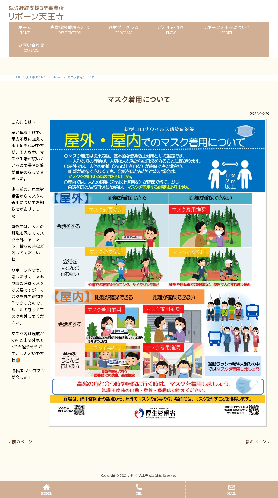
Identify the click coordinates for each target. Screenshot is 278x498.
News (56, 77)
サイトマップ (109, 464)
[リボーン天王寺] (36, 18)
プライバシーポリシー (165, 464)
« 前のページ (20, 442)
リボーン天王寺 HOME (29, 77)
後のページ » (257, 442)
